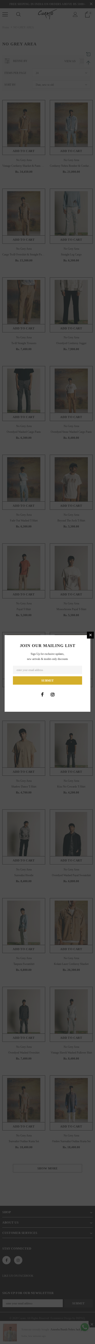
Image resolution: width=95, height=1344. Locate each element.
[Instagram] (52, 694)
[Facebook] (42, 694)
